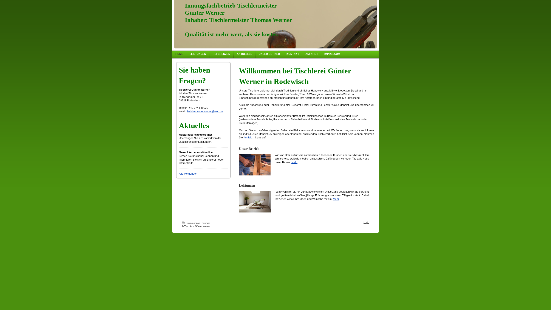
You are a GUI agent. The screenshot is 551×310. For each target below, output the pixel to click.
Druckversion (193, 223)
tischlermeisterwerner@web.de (205, 111)
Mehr (294, 162)
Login (366, 222)
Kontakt (247, 137)
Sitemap (206, 223)
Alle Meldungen (188, 173)
